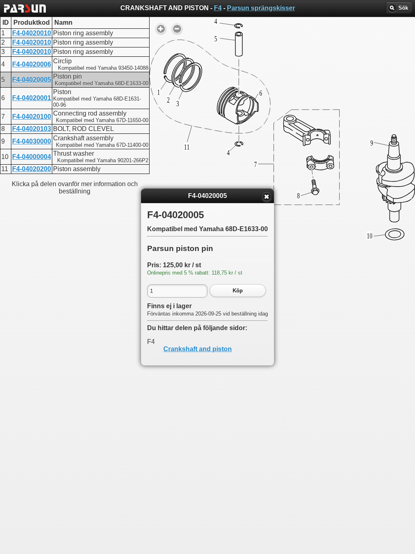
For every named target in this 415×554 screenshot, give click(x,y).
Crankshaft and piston (197, 349)
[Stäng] (266, 196)
